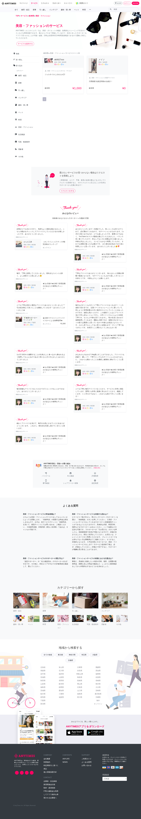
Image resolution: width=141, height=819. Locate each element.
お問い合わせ (86, 765)
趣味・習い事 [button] (66, 10)
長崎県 (98, 680)
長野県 (61, 680)
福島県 (42, 687)
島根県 (79, 680)
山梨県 (61, 677)
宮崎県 (98, 690)
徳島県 (79, 694)
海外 (98, 700)
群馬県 (42, 697)
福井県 (61, 674)
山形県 (42, 684)
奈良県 (79, 670)
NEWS (65, 762)
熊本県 (98, 684)
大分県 (98, 687)
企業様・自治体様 (50, 781)
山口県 (79, 690)
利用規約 (47, 762)
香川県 (79, 697)
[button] (118, 3)
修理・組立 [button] (25, 10)
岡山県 (79, 684)
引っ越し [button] (42, 10)
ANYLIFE (66, 759)
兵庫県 (79, 667)
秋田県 (42, 680)
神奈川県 (72, 655)
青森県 (42, 670)
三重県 (61, 694)
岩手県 (42, 674)
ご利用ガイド (86, 759)
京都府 (70, 660)
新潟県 (42, 704)
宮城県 (42, 677)
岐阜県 (61, 684)
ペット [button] (76, 10)
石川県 (61, 670)
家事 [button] (34, 10)
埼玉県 (83, 655)
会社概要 (47, 759)
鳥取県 (79, 677)
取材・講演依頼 (49, 788)
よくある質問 (86, 762)
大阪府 (94, 655)
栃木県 (42, 694)
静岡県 (61, 687)
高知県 (98, 670)
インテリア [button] (53, 10)
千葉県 (42, 700)
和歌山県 (79, 674)
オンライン (98, 704)
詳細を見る (97, 468)
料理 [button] (84, 10)
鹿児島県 (98, 694)
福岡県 (98, 674)
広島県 (79, 687)
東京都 (60, 655)
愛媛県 (98, 667)
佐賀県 (98, 677)
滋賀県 (61, 697)
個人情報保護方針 (50, 772)
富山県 (61, 667)
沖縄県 (98, 697)
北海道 (42, 667)
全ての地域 (48, 655)
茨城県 (42, 690)
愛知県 (61, 690)
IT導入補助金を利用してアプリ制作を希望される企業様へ (51, 794)
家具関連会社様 (49, 784)
